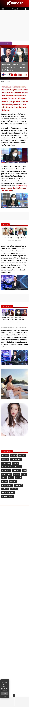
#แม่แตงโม (5, 489)
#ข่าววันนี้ (14, 456)
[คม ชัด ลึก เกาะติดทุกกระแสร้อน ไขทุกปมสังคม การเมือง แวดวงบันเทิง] (14, 3)
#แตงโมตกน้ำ (18, 485)
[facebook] (13, 9)
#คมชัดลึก (5, 459)
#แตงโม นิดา (16, 471)
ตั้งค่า (5, 696)
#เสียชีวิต (15, 463)
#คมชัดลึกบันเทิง (7, 467)
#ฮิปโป (4, 478)
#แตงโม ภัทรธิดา (7, 485)
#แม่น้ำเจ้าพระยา (7, 474)
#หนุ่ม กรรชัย (6, 463)
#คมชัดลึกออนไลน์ (16, 459)
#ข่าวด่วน (22, 456)
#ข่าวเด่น (18, 478)
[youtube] (19, 9)
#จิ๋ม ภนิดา (14, 489)
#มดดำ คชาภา (6, 471)
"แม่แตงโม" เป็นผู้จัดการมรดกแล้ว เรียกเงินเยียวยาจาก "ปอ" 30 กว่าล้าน (14, 188)
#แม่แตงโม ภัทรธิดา (8, 496)
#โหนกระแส (17, 467)
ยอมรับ (5, 693)
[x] (16, 9)
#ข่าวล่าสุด (5, 456)
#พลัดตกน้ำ (13, 482)
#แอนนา (11, 478)
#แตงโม (16, 474)
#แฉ (24, 471)
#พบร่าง (4, 482)
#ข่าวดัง (23, 474)
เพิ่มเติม (5, 690)
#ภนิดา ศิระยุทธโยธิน (8, 493)
